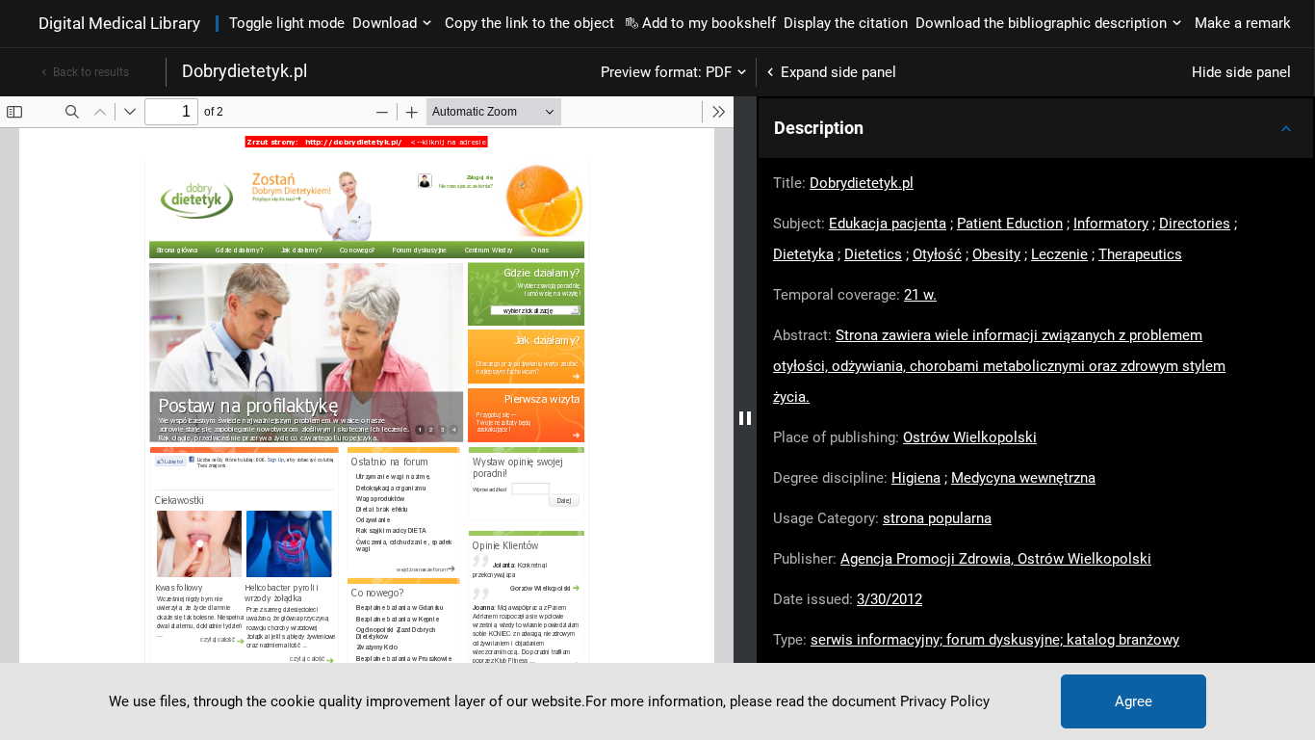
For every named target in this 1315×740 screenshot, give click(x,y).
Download (384, 23)
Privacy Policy (945, 701)
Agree (1133, 701)
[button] (1036, 128)
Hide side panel (1241, 72)
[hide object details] (745, 418)
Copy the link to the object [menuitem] (529, 23)
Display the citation (846, 23)
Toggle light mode (287, 23)
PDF (719, 72)
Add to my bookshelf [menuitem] (709, 23)
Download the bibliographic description (1041, 23)
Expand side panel (838, 72)
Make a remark (1243, 23)
